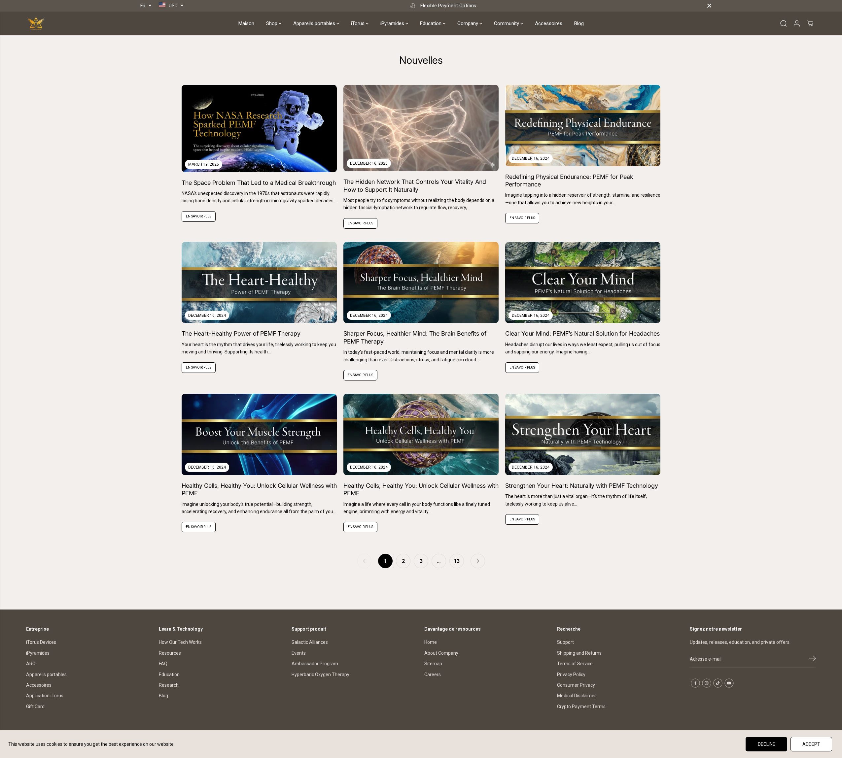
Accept (811, 744)
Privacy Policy (571, 674)
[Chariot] (810, 23)
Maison (246, 23)
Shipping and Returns (579, 653)
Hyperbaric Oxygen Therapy (320, 674)
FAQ (163, 663)
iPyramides (392, 23)
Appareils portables (314, 23)
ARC (30, 663)
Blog (579, 23)
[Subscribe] (812, 659)
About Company (441, 653)
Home (430, 642)
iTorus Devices (41, 642)
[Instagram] (706, 683)
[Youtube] (729, 683)
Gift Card (35, 706)
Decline (766, 744)
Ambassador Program (315, 663)
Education (431, 23)
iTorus (358, 23)
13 (457, 561)
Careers (432, 674)
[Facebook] (695, 683)
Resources (170, 653)
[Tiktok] (717, 683)
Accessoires (548, 23)
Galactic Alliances (310, 642)
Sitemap (433, 663)
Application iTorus (44, 695)
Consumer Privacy (576, 685)
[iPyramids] (36, 23)
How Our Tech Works (180, 642)
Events (299, 653)
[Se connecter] (797, 23)
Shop (272, 23)
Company (468, 23)
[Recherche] (783, 23)
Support (565, 642)
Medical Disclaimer (576, 695)
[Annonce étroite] (709, 5)
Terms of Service (575, 663)
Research (169, 685)
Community (507, 23)
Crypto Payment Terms (581, 706)
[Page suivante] (478, 561)
